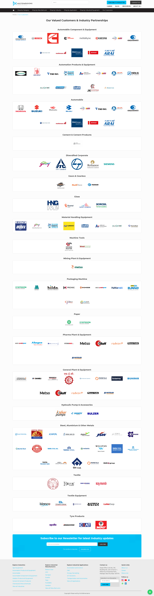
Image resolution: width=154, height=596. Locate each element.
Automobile (16, 573)
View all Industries (18, 586)
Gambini (48, 585)
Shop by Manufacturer (39, 10)
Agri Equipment (18, 568)
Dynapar (48, 575)
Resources (126, 6)
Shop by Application (70, 10)
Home (15, 14)
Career (109, 6)
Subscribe (103, 544)
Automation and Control (75, 568)
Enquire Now (85, 549)
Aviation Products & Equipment (23, 578)
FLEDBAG (48, 583)
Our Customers (108, 10)
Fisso (46, 580)
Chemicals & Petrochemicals (22, 583)
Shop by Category (23, 10)
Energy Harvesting (73, 573)
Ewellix (47, 577)
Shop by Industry (55, 10)
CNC (68, 570)
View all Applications (73, 581)
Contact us (136, 2)
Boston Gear (49, 569)
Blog (117, 6)
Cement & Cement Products (22, 581)
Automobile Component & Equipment (25, 576)
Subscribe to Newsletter (117, 2)
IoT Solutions (71, 576)
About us (136, 6)
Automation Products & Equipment (24, 570)
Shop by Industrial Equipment (90, 10)
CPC (46, 572)
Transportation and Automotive (77, 578)
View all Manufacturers (52, 588)
